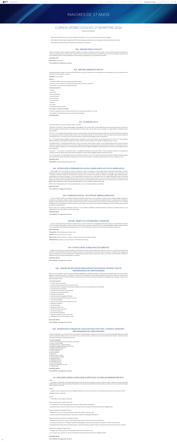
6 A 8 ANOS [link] (123, 2)
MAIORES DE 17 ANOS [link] (150, 2)
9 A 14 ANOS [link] (130, 2)
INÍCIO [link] (101, 2)
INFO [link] (116, 2)
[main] (88, 13)
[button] (175, 2)
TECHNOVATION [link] (109, 2)
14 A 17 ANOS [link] (139, 2)
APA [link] (172, 2)
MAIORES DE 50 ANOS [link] (163, 2)
